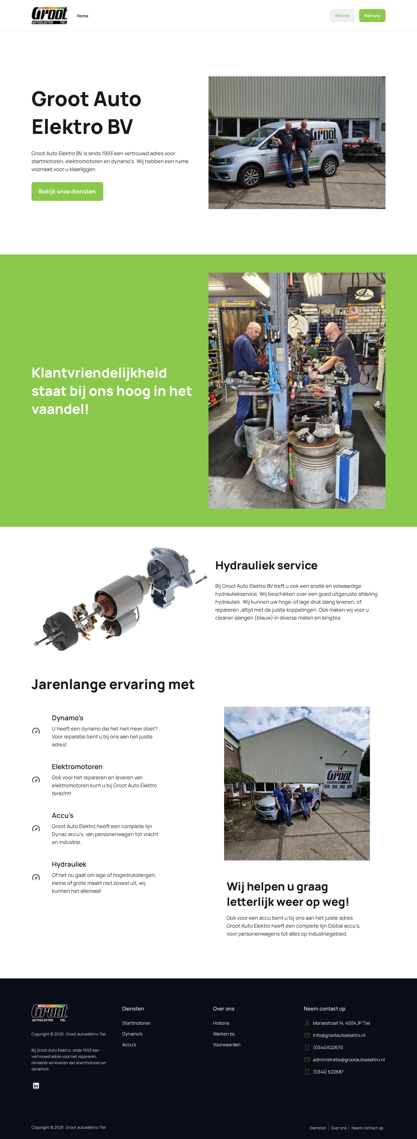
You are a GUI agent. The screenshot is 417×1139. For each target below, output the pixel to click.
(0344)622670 (328, 1047)
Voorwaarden (227, 1044)
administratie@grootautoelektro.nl (349, 1059)
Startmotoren (136, 1023)
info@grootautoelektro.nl (339, 1035)
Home (82, 15)
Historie (221, 1023)
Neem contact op (367, 1127)
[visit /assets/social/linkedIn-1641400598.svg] (36, 1085)
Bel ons (342, 15)
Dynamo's (132, 1034)
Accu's (129, 1044)
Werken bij (224, 1034)
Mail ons (372, 15)
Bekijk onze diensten (67, 191)
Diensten (318, 1127)
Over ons (339, 1127)
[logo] (49, 15)
